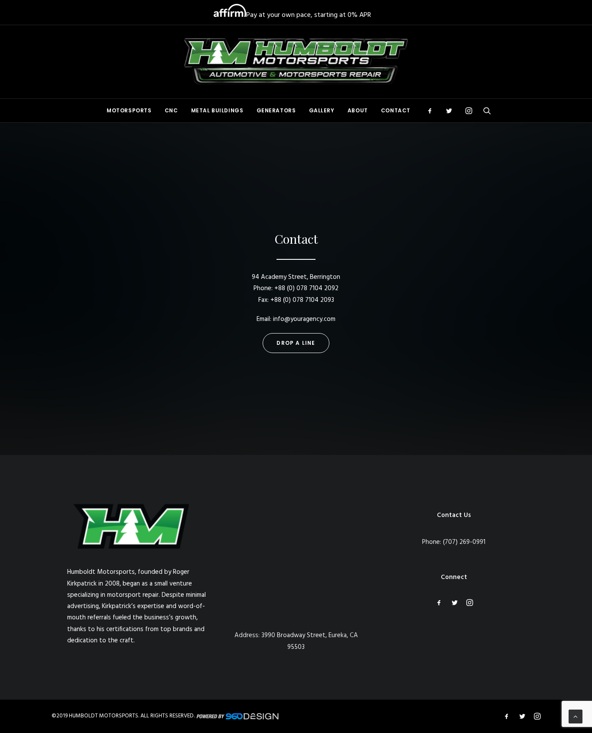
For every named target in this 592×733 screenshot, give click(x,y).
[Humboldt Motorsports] (296, 62)
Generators (276, 110)
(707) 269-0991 (464, 542)
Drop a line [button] (295, 343)
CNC (171, 110)
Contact (395, 110)
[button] (432, 110)
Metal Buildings (217, 110)
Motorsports (129, 110)
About (358, 110)
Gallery (322, 110)
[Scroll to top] (575, 716)
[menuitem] (129, 110)
